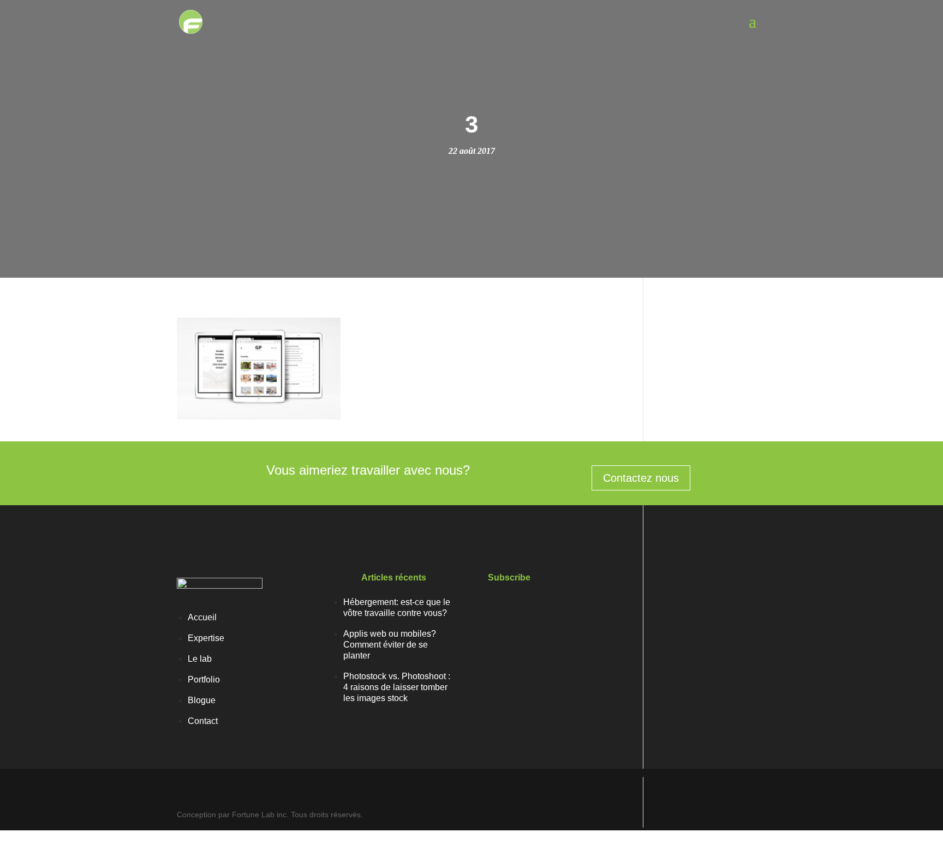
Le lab (200, 658)
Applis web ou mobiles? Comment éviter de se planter (389, 644)
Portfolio (204, 679)
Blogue (202, 700)
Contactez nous (641, 478)
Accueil (202, 617)
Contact (203, 721)
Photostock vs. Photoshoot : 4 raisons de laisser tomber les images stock (396, 687)
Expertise (206, 638)
